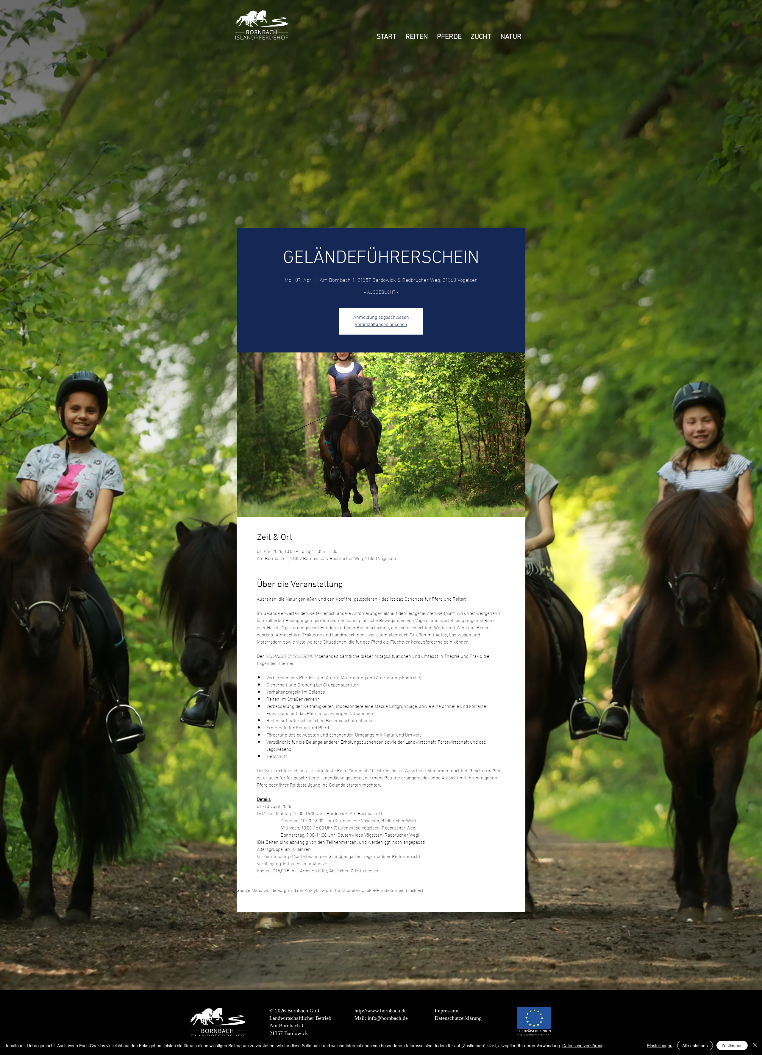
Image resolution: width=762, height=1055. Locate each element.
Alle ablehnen (695, 1045)
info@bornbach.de (388, 1018)
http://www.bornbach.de (381, 1011)
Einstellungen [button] (659, 1045)
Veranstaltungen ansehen (381, 325)
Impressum (446, 1011)
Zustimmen (732, 1045)
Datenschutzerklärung (458, 1018)
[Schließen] (754, 1045)
